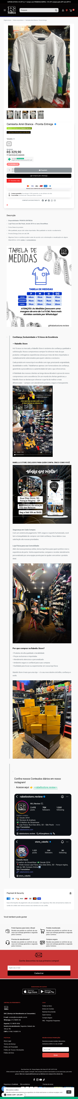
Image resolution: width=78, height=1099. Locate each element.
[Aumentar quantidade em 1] (13, 169)
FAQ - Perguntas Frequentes (51, 1021)
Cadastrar (39, 973)
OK (69, 1092)
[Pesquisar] (56, 10)
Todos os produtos (18, 20)
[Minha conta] (63, 10)
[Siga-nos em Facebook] (34, 1079)
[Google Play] (47, 993)
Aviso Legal (7, 1041)
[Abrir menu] (5, 10)
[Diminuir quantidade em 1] (13, 171)
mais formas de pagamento (16, 155)
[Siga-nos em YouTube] (40, 1079)
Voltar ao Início (47, 1006)
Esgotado (44, 170)
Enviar (56, 1055)
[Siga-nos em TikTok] (44, 1079)
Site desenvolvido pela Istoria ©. (39, 1098)
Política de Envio (9, 1053)
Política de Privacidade (11, 1047)
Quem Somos (46, 1015)
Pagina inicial (7, 20)
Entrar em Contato (48, 1009)
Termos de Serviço (10, 1044)
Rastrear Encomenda (48, 1012)
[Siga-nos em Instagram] (37, 1079)
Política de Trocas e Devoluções (14, 1050)
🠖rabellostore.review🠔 (45, 787)
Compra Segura (47, 1018)
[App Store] (30, 993)
